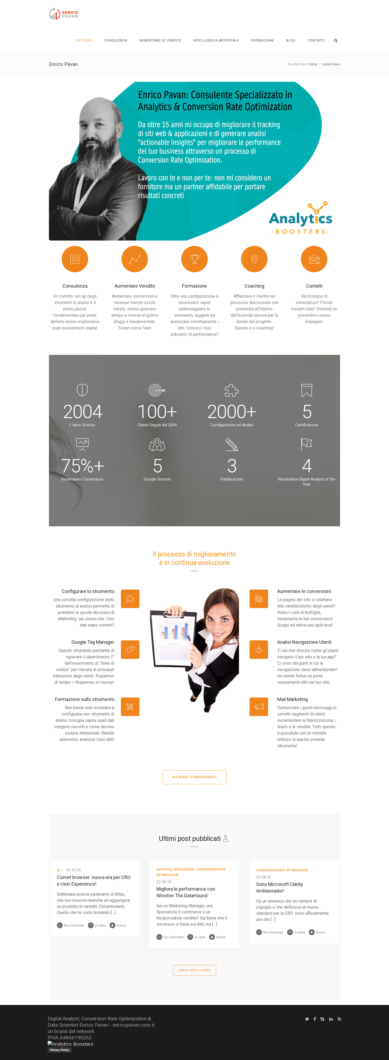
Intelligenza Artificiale (216, 40)
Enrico (121, 925)
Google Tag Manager (92, 642)
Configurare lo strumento (88, 591)
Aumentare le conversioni (304, 591)
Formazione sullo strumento (84, 699)
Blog (291, 40)
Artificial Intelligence (175, 869)
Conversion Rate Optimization (282, 870)
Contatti (316, 40)
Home (313, 64)
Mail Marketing (292, 699)
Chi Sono (83, 40)
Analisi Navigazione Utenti (304, 642)
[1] (194, 236)
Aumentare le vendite (160, 40)
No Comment (74, 925)
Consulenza (115, 40)
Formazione (262, 40)
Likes (100, 925)
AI (58, 870)
